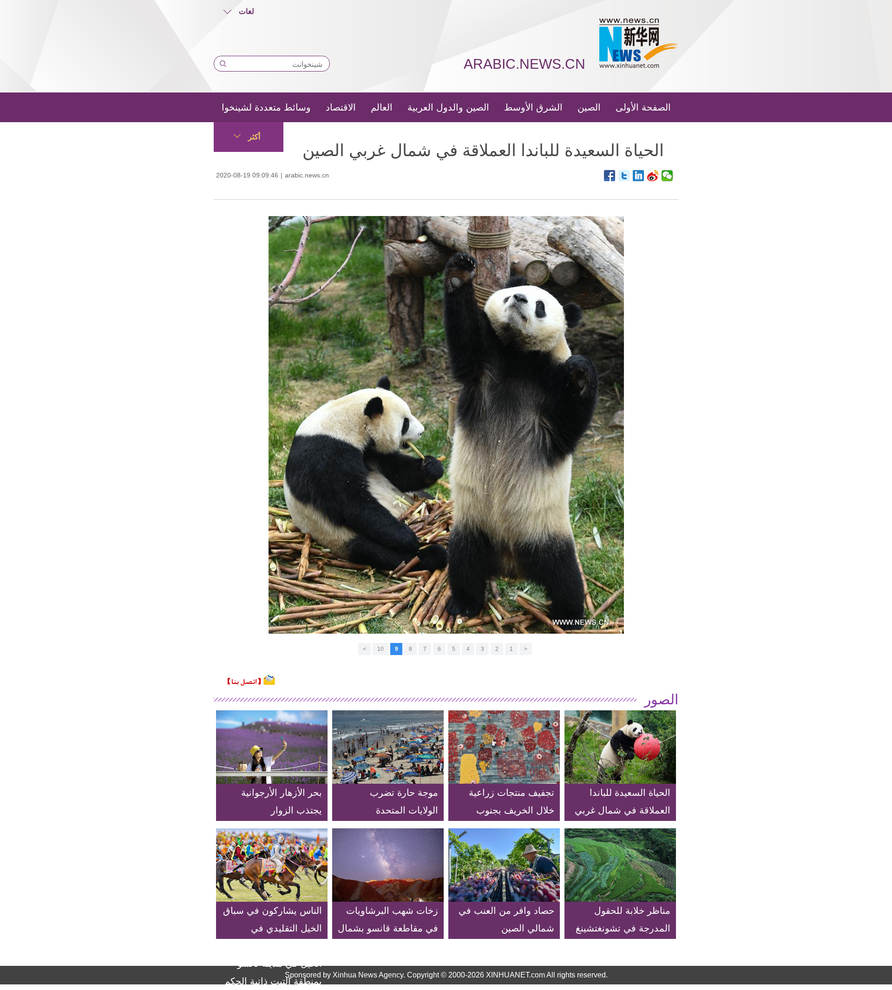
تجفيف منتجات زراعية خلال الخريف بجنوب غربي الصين (511, 810)
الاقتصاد (341, 107)
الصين (589, 107)
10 (380, 649)
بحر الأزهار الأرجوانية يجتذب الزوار (281, 801)
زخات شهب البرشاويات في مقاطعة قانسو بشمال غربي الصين (388, 928)
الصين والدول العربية (448, 107)
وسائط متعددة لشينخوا (266, 107)
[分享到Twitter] (624, 175)
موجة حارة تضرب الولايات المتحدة (404, 801)
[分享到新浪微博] (653, 175)
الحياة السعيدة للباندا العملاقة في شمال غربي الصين (622, 810)
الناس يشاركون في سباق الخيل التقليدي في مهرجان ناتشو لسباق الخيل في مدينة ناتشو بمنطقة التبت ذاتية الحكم (272, 945)
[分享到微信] (667, 175)
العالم (382, 107)
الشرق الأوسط (533, 107)
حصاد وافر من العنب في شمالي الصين (506, 919)
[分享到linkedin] (638, 175)
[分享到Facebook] (610, 175)
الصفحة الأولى (643, 107)
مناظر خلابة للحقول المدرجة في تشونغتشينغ (623, 919)
